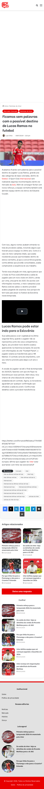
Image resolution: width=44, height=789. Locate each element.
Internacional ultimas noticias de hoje (15, 490)
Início (6, 106)
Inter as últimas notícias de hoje (13, 474)
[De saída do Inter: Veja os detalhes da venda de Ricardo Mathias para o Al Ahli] (32, 535)
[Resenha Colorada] (5, 5)
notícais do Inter (34, 496)
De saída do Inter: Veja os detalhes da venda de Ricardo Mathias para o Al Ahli (31, 548)
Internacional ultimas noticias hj (13, 493)
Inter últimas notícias (10, 477)
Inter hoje (30, 474)
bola (14, 185)
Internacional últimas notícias (28, 487)
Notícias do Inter (15, 106)
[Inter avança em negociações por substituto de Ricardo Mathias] (8, 669)
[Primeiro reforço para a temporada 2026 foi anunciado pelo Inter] (11, 535)
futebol (5, 179)
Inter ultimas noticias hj (28, 477)
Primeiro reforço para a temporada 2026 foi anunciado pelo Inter (11, 547)
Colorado (18, 471)
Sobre (4, 694)
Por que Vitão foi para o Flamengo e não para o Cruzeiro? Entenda (11, 577)
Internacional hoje (9, 487)
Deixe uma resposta (22, 591)
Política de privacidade (10, 698)
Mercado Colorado (10, 111)
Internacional (25, 179)
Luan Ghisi (9, 136)
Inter (27, 471)
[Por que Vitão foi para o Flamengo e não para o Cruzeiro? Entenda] (11, 566)
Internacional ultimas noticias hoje (14, 496)
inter (31, 462)
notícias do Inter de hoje (11, 499)
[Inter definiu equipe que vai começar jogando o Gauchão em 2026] (32, 566)
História (5, 717)
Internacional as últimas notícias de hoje (16, 484)
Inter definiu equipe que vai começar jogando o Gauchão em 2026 (32, 577)
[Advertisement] (22, 33)
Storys (4, 720)
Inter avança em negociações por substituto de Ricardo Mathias (28, 666)
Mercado (5, 713)
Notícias (5, 709)
